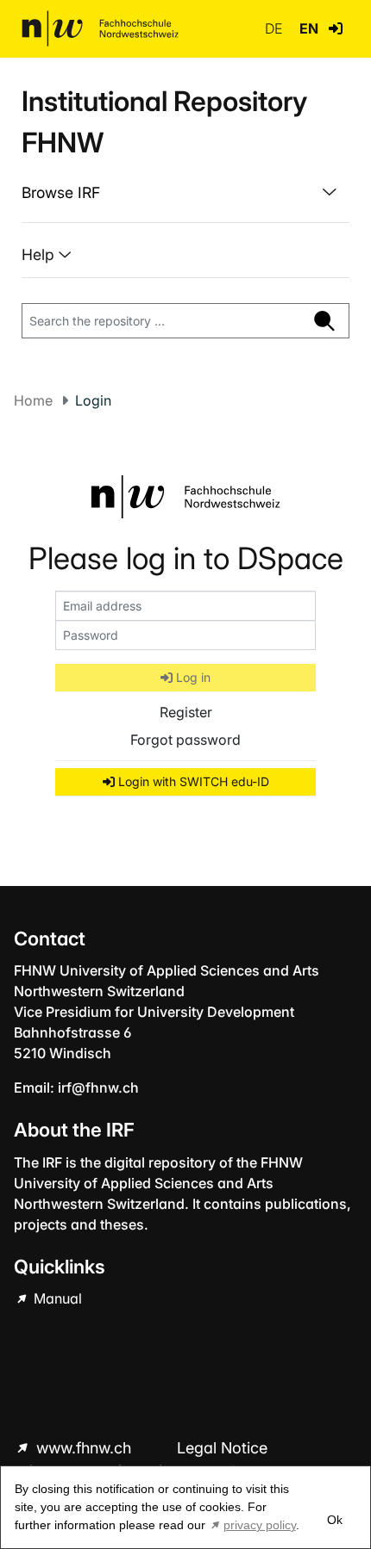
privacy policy (259, 1525)
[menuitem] (185, 193)
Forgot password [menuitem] (185, 739)
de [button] (275, 28)
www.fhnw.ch (83, 1448)
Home (33, 400)
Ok (335, 1520)
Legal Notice (222, 1448)
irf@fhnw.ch (98, 1087)
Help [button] (40, 254)
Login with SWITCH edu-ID (192, 781)
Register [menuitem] (186, 712)
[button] (335, 28)
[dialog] (185, 1507)
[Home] (100, 28)
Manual (56, 1298)
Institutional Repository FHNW (164, 121)
